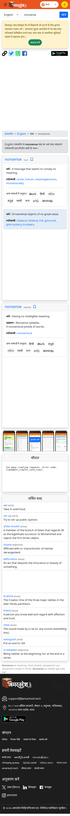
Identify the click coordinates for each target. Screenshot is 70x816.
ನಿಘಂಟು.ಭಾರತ (29, 762)
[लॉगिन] (64, 4)
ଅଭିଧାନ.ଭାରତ (46, 762)
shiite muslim (11, 526)
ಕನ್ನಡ (10, 200)
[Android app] (14, 718)
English (21, 134)
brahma (8, 596)
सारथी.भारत (39, 768)
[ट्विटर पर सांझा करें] (12, 53)
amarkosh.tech (10, 768)
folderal (33, 220)
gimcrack (50, 220)
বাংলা (27, 200)
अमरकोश (9, 134)
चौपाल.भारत (26, 768)
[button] (7, 441)
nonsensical (24, 333)
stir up (7, 516)
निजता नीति (15, 739)
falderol (22, 220)
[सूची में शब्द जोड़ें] (31, 159)
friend (7, 610)
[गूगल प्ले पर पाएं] (59, 53)
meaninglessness (45, 179)
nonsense (13, 159)
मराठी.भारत (6, 757)
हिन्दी (42, 194)
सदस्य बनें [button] (35, 42)
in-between (10, 650)
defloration (10, 559)
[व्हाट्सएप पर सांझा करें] (18, 53)
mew (6, 625)
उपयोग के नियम (29, 739)
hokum (29, 179)
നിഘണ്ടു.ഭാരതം (11, 762)
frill (41, 220)
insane (7, 544)
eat (5, 505)
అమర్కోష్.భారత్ (21, 757)
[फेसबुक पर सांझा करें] (24, 53)
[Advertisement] (35, 93)
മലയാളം (47, 200)
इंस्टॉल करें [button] (35, 439)
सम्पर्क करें (43, 739)
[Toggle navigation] (5, 4)
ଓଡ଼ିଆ (51, 194)
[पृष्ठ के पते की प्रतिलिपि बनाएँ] (5, 53)
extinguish (9, 639)
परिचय (4, 739)
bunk (20, 179)
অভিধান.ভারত (61, 762)
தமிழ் (36, 200)
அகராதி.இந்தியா (40, 757)
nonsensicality (15, 183)
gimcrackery (13, 224)
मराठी (19, 200)
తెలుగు (32, 194)
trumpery (28, 224)
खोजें (64, 15)
